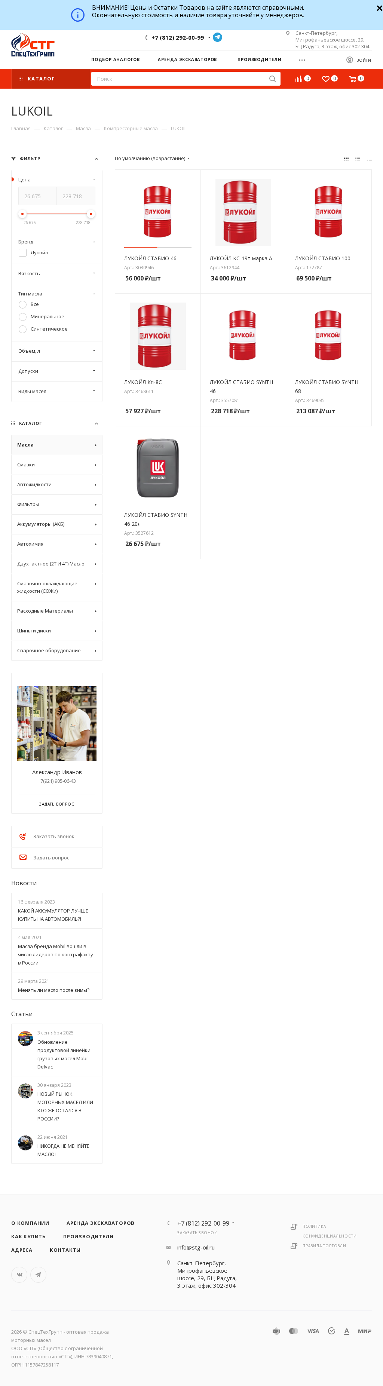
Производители (88, 1236)
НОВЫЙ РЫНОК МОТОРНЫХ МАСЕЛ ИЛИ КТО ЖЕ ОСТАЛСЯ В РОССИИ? (65, 1106)
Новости (24, 883)
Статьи (22, 1014)
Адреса (22, 1250)
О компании (30, 1223)
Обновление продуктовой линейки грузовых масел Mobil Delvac (64, 1054)
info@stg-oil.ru (196, 1247)
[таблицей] (369, 158)
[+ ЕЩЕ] (304, 59)
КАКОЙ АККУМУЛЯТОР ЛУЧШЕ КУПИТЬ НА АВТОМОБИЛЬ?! (53, 914)
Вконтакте (19, 1275)
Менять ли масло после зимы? (53, 990)
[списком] (358, 158)
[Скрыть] (378, 7)
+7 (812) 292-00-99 (177, 37)
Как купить (28, 1236)
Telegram (217, 37)
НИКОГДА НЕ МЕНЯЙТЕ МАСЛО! (63, 1150)
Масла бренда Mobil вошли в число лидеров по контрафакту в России (55, 954)
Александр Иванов (57, 772)
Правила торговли (324, 1245)
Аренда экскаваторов (101, 1223)
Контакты (65, 1250)
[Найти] (272, 79)
